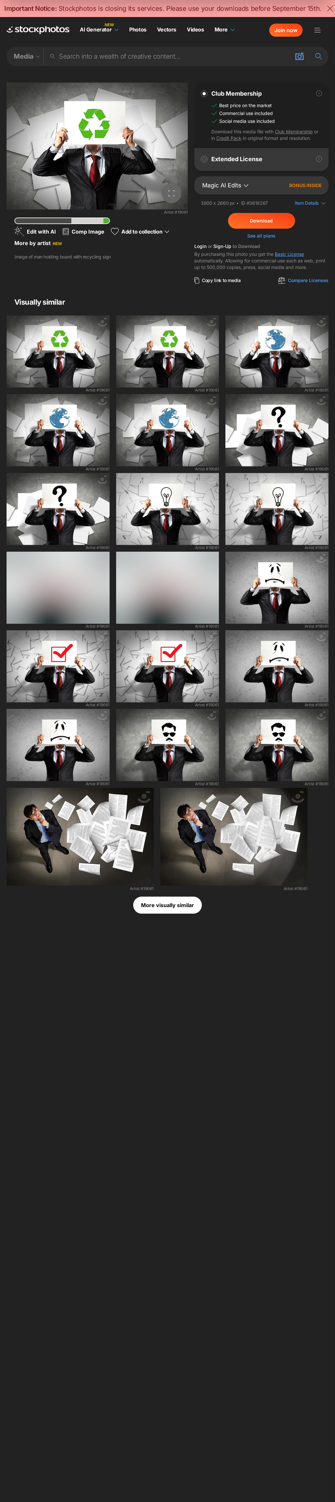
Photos (138, 29)
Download (261, 220)
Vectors (166, 29)
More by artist (38, 243)
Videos (195, 29)
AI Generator (96, 29)
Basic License (289, 254)
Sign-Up (222, 246)
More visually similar (167, 905)
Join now (285, 30)
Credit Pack (228, 138)
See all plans (261, 235)
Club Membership (294, 131)
